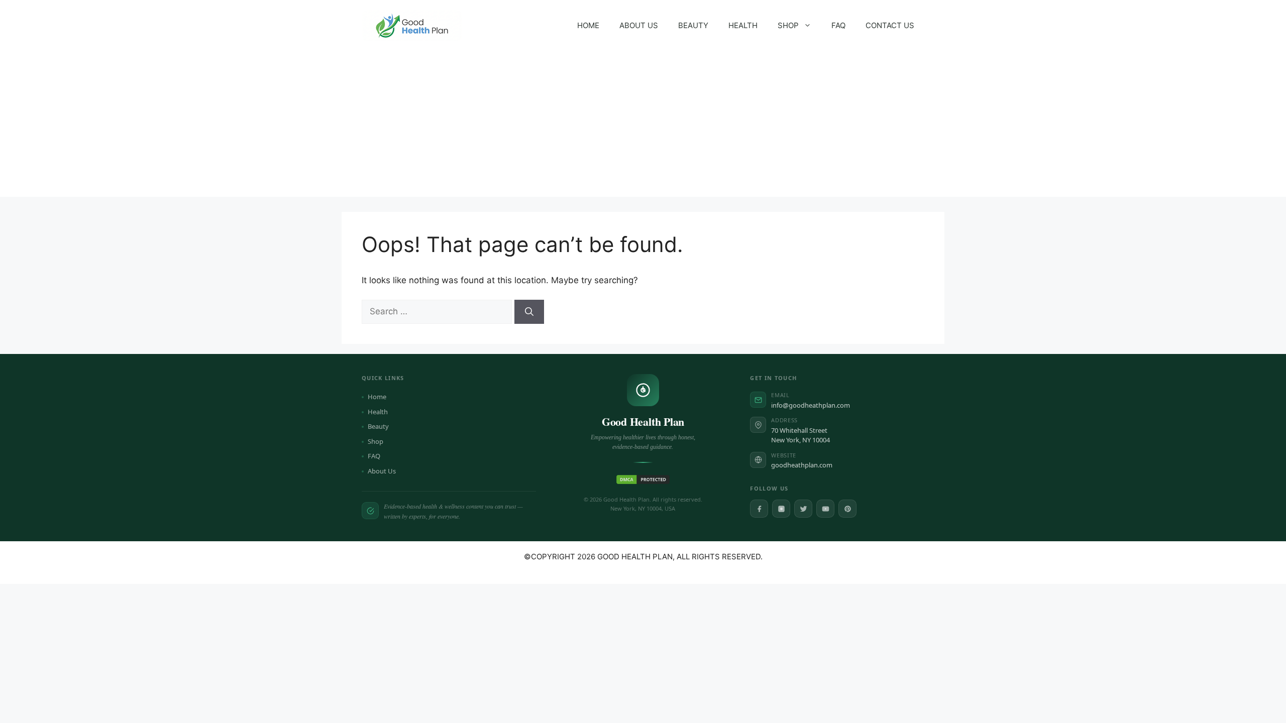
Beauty (378, 426)
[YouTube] (825, 509)
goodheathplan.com (801, 464)
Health (378, 411)
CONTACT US (890, 25)
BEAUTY (693, 25)
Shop (375, 441)
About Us (382, 470)
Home (377, 396)
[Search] (529, 312)
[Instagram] (781, 509)
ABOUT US (638, 25)
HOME (588, 25)
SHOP (788, 25)
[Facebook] (759, 509)
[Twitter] (803, 509)
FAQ (838, 25)
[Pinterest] (847, 509)
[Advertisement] (643, 126)
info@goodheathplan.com (810, 405)
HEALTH (743, 25)
